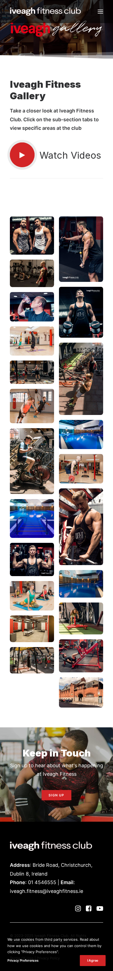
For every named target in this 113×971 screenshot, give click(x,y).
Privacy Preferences (22, 960)
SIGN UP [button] (56, 795)
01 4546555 (42, 882)
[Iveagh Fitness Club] (45, 11)
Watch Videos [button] (70, 155)
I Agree (92, 960)
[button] (100, 11)
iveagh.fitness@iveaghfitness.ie (46, 891)
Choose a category (55, 202)
